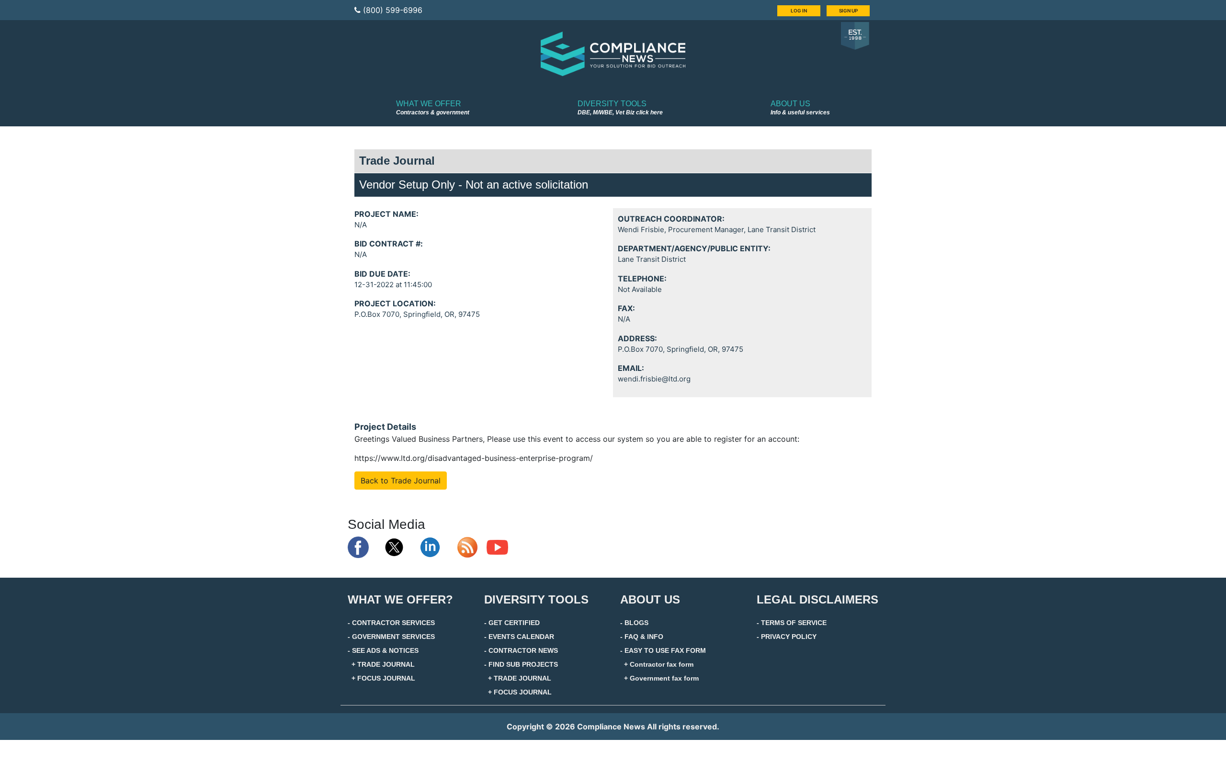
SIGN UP (848, 10)
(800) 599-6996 (392, 10)
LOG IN (799, 10)
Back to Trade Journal (401, 480)
